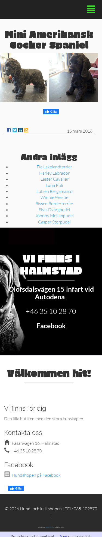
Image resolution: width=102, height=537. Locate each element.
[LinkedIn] (20, 130)
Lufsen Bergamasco (54, 191)
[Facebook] (9, 130)
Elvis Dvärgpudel (54, 209)
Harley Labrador (54, 172)
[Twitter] (15, 130)
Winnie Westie (54, 197)
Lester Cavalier (55, 178)
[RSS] (26, 130)
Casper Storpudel (54, 221)
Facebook (51, 325)
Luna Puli (54, 185)
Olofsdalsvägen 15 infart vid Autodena (51, 293)
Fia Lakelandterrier (54, 166)
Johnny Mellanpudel (54, 215)
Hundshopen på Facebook (36, 475)
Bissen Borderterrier (54, 203)
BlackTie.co (49, 527)
